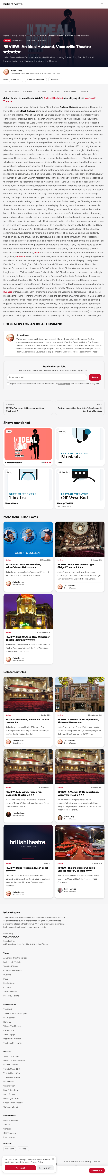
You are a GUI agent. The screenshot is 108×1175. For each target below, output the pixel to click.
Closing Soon (9, 1086)
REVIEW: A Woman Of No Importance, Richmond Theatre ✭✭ (78, 721)
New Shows (8, 1081)
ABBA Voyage (9, 1034)
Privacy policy (64, 383)
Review (33, 36)
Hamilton (7, 1022)
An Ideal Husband (53, 98)
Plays (9, 431)
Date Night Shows (11, 1098)
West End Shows (10, 966)
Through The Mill (65, 503)
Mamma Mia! (8, 1030)
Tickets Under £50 (11, 1077)
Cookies (96, 1161)
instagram (9, 1149)
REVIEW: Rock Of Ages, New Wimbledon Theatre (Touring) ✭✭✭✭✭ (28, 638)
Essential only (45, 1168)
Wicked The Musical (12, 1026)
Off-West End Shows (12, 970)
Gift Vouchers (9, 1133)
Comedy (7, 987)
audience (20, 256)
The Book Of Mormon (12, 1043)
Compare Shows (10, 1107)
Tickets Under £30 (11, 1073)
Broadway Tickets (11, 996)
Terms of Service (70, 1161)
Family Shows (9, 983)
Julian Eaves (22, 335)
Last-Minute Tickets (12, 962)
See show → (96, 1170)
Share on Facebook (35, 79)
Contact (7, 1129)
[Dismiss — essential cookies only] (53, 1159)
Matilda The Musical (12, 1039)
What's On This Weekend (14, 1060)
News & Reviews (19, 36)
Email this (55, 79)
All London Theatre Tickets (15, 958)
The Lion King (9, 1009)
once (37, 252)
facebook (23, 1149)
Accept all (20, 1168)
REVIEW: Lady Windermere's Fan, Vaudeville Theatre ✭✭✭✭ (24, 793)
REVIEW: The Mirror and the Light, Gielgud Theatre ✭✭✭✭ (76, 566)
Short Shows (9, 1094)
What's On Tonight (11, 1056)
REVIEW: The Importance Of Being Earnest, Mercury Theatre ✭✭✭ (76, 869)
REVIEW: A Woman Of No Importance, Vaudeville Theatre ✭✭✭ (78, 793)
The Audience (11, 503)
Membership (8, 1137)
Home (6, 36)
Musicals (61, 431)
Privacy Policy (85, 1161)
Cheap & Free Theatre (13, 1103)
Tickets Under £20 (11, 1069)
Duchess (7, 292)
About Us (7, 1124)
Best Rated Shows (11, 1090)
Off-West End (63, 472)
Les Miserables (9, 1018)
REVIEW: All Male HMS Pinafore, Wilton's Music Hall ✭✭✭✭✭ (23, 566)
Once (59, 462)
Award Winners (10, 991)
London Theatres (10, 1065)
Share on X (16, 79)
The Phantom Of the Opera (15, 1013)
